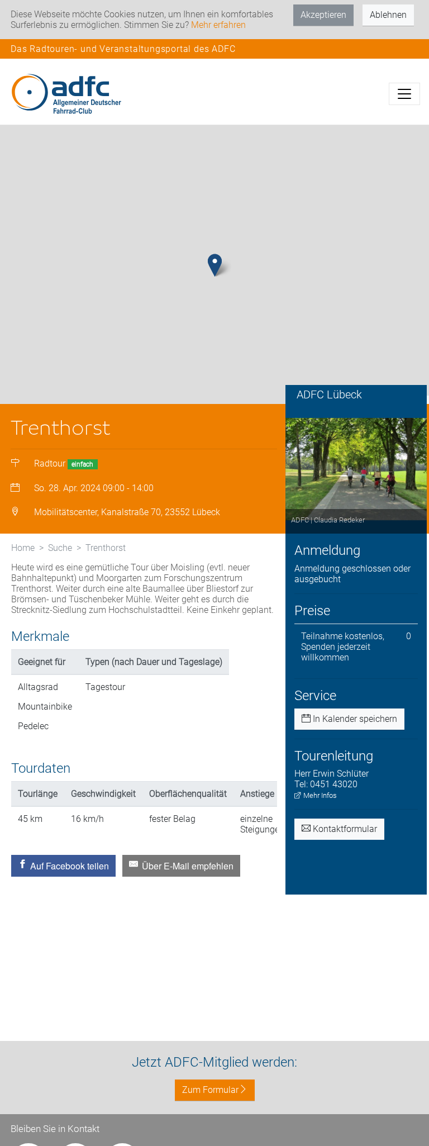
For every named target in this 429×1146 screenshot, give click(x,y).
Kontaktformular (344, 829)
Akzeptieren (323, 14)
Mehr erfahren (218, 25)
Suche (60, 548)
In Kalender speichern (354, 719)
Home (23, 548)
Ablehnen (388, 14)
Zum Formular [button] (210, 1090)
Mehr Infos (319, 795)
